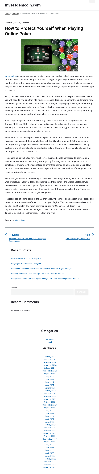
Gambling (20, 220)
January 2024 (49, 393)
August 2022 (49, 442)
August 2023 (49, 408)
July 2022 (49, 444)
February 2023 (49, 425)
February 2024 (49, 391)
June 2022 (49, 447)
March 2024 (49, 388)
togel (49, 342)
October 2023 (49, 402)
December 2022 (49, 430)
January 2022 (49, 462)
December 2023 (49, 396)
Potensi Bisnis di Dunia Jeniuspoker (26, 258)
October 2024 (49, 368)
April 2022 (49, 453)
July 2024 (49, 376)
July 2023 (49, 410)
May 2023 (49, 416)
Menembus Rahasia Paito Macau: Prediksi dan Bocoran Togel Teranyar (41, 268)
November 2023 (49, 399)
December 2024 (49, 362)
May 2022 (49, 450)
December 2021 (49, 464)
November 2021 (49, 467)
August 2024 (49, 374)
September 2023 (50, 405)
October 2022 (49, 436)
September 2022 (50, 439)
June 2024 (49, 379)
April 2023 (49, 419)
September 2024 (50, 371)
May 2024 (49, 382)
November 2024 (49, 365)
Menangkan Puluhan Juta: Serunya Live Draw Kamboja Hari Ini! (37, 273)
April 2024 (49, 385)
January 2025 (49, 359)
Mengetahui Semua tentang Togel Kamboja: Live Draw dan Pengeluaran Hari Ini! (45, 278)
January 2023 (49, 427)
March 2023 (49, 422)
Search (14, 288)
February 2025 (49, 357)
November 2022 (49, 433)
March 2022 (49, 456)
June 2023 (49, 413)
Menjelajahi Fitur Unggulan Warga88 (26, 263)
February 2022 (49, 459)
